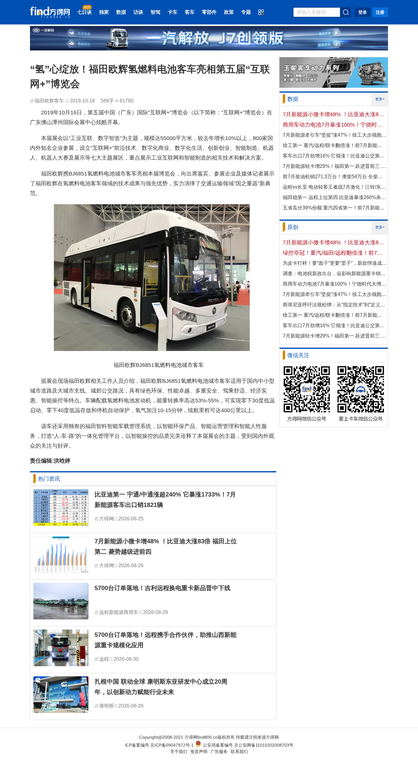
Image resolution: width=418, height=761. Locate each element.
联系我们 (239, 751)
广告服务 (219, 751)
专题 (246, 12)
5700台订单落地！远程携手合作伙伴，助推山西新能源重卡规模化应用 (166, 639)
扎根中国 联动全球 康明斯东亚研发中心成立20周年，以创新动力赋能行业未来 (161, 686)
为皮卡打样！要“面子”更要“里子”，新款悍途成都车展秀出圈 (335, 263)
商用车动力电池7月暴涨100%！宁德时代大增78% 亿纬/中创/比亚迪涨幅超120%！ (335, 125)
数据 (121, 12)
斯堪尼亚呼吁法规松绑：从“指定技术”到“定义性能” (335, 304)
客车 (190, 12)
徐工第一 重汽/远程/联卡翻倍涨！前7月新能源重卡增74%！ (335, 145)
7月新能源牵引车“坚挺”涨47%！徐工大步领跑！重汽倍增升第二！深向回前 (335, 135)
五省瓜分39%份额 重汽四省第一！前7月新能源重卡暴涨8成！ (335, 207)
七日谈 (84, 12)
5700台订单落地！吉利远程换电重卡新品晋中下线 (162, 588)
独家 (104, 12)
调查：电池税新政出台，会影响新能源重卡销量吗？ (335, 273)
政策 (229, 12)
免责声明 (198, 751)
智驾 (155, 12)
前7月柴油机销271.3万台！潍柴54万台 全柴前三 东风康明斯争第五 (335, 176)
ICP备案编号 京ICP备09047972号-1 (159, 745)
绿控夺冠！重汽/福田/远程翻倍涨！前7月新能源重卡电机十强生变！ (335, 253)
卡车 (172, 12)
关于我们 (178, 751)
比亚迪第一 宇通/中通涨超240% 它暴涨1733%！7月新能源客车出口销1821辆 (165, 499)
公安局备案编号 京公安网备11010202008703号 (248, 745)
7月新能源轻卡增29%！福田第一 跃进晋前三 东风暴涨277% (335, 166)
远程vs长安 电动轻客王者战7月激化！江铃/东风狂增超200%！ (335, 187)
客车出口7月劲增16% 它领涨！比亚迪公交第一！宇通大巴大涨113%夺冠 (335, 155)
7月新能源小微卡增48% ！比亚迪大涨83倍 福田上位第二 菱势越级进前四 (166, 546)
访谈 (138, 12)
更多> (380, 99)
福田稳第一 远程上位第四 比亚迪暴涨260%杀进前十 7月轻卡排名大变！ (335, 197)
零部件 (209, 12)
